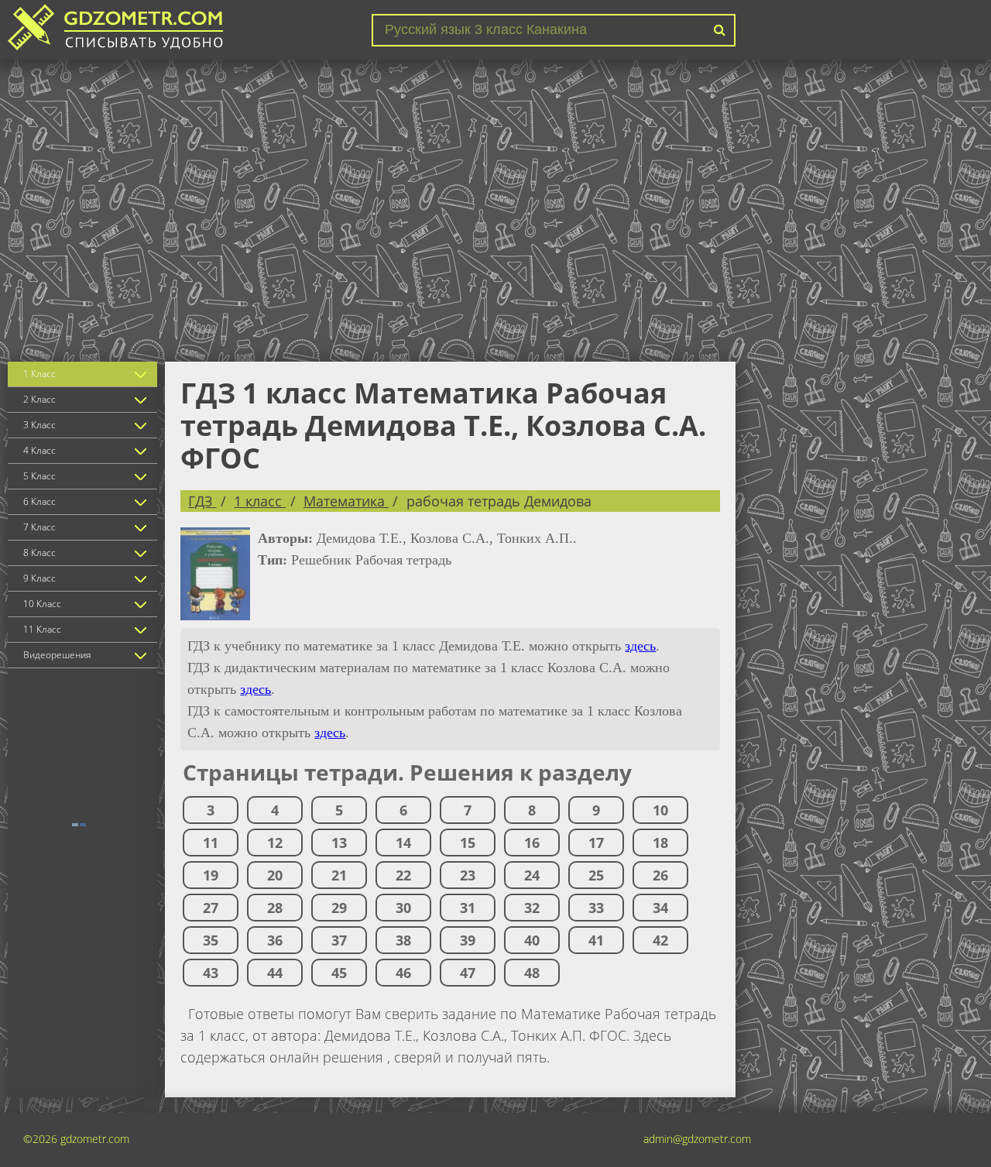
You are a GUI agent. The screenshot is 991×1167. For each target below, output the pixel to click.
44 (275, 972)
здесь (640, 646)
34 (660, 907)
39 (467, 940)
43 (210, 972)
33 (596, 907)
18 (660, 842)
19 (210, 875)
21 (339, 875)
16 (532, 842)
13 (339, 842)
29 (339, 907)
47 (467, 972)
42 (660, 940)
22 (403, 875)
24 (532, 875)
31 (467, 907)
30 (403, 907)
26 (660, 875)
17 (596, 842)
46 (403, 972)
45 (339, 972)
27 (210, 907)
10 (660, 810)
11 (210, 842)
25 (596, 875)
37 (339, 940)
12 (275, 842)
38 (403, 940)
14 (403, 842)
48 (532, 972)
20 (275, 875)
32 (532, 907)
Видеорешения (57, 654)
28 (275, 907)
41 (596, 940)
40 (532, 940)
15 (467, 842)
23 (467, 875)
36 (275, 940)
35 (210, 940)
